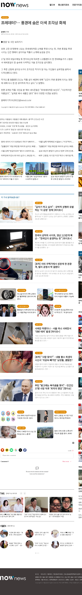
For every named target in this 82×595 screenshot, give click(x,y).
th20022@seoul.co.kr (21, 100)
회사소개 (43, 574)
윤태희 (3, 32)
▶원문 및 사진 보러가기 (11, 41)
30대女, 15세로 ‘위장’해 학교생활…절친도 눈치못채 (18, 126)
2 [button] (37, 553)
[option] (35, 507)
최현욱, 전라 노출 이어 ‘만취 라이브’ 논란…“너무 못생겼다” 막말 (35, 515)
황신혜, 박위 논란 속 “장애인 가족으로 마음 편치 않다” (67, 534)
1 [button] (35, 553)
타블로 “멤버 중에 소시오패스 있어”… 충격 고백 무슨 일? (60, 515)
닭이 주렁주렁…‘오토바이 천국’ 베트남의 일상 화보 (18, 133)
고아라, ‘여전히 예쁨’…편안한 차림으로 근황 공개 (41, 545)
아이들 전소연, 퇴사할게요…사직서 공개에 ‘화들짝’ (16, 545)
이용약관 (49, 574)
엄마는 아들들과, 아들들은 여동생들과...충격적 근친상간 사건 (22, 119)
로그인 (37, 574)
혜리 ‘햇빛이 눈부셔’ (42, 534)
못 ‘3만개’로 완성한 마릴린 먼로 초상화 (14, 122)
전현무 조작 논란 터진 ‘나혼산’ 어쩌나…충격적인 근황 (16, 534)
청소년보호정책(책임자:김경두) (72, 574)
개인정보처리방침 (58, 574)
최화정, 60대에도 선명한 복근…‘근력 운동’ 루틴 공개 (67, 545)
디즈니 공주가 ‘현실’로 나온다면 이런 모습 (15, 129)
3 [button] (38, 553)
